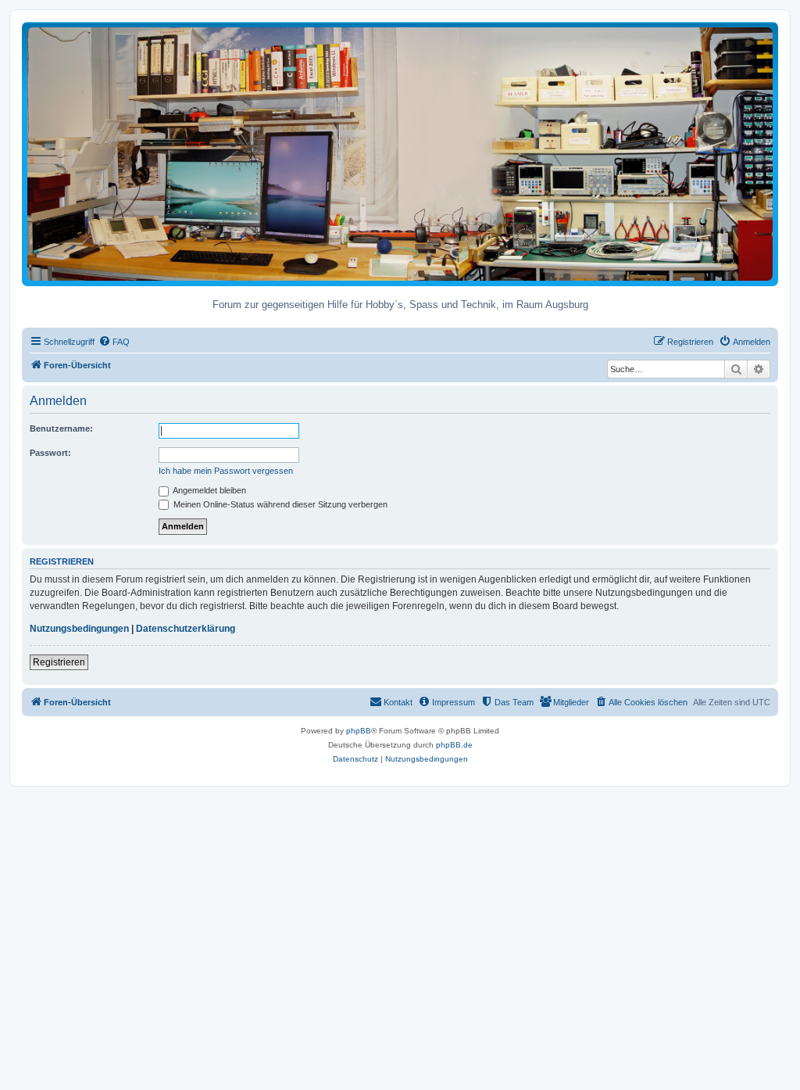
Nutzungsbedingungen (79, 628)
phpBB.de (454, 744)
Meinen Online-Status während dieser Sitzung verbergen (279, 504)
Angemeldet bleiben (208, 490)
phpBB (358, 730)
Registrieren (59, 662)
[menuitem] (114, 341)
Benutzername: (61, 428)
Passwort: (50, 452)
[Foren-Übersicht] (400, 153)
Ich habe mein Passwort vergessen (226, 470)
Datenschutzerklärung (185, 628)
